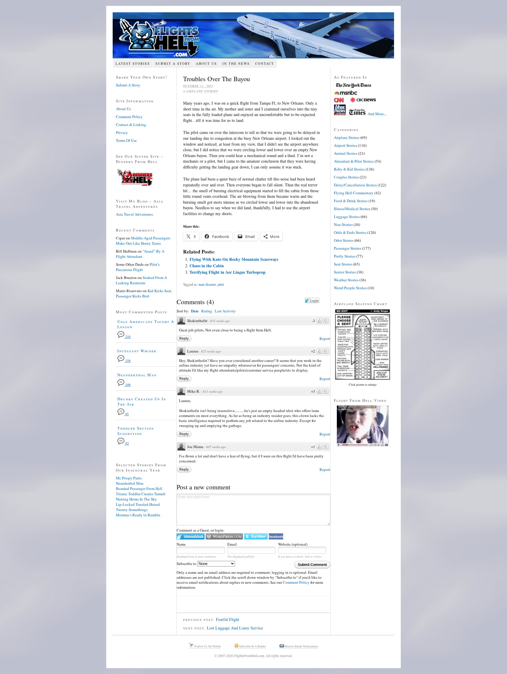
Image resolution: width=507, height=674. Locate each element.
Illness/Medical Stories (352, 208)
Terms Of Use (126, 140)
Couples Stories (346, 177)
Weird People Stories (350, 287)
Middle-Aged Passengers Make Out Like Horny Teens (143, 240)
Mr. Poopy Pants (129, 478)
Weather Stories (346, 279)
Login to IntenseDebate (191, 536)
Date (195, 311)
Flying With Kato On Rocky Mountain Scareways (234, 259)
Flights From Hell (253, 35)
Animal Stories (345, 153)
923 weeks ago (213, 391)
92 (126, 443)
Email (232, 544)
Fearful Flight (227, 619)
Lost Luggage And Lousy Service (235, 628)
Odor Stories (344, 240)
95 (126, 414)
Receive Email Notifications (301, 646)
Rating (206, 311)
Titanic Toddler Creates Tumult (140, 493)
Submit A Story (173, 63)
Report (325, 338)
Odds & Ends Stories (350, 232)
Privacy (122, 132)
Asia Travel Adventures (134, 214)
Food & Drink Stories (351, 200)
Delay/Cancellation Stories (355, 185)
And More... (377, 113)
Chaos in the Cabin (207, 266)
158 (127, 360)
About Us (206, 63)
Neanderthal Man (137, 374)
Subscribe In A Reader (252, 646)
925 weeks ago (211, 351)
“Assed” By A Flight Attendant (140, 254)
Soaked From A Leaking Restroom (141, 280)
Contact (264, 63)
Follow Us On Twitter (207, 646)
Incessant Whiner (137, 350)
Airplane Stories (202, 91)
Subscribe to (187, 563)
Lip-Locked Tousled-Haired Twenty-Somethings (138, 507)
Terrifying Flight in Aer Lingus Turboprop (228, 272)
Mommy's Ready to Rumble (138, 515)
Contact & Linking (131, 124)
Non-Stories (343, 224)
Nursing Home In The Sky (136, 499)
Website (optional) (292, 544)
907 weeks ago (216, 447)
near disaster (207, 284)
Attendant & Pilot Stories (354, 161)
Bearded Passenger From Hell (139, 488)
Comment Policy (296, 582)
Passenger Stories (347, 248)
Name (181, 544)
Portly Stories (344, 256)
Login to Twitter (256, 536)
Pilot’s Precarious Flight (138, 267)
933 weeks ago (220, 321)
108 (127, 384)
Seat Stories (343, 264)
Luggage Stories (347, 216)
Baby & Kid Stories (349, 169)
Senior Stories (345, 272)
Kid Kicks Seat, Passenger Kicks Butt (144, 293)
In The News (236, 63)
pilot (221, 284)
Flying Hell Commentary (354, 192)
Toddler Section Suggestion (135, 430)
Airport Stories (345, 145)
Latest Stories (133, 63)
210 (127, 336)
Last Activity (225, 311)
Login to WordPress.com (224, 536)
